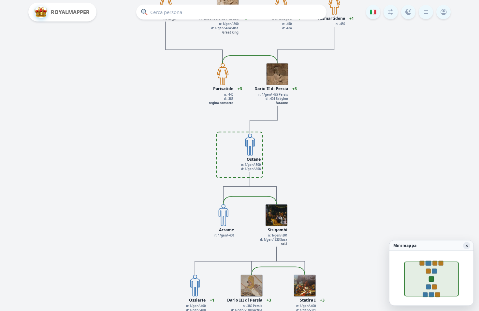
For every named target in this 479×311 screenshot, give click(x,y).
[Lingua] (373, 12)
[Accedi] (443, 12)
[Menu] (426, 12)
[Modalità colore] (408, 12)
